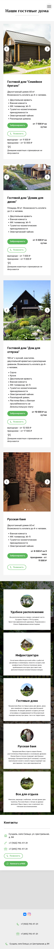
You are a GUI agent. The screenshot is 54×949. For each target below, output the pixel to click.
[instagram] (29, 914)
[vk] (24, 914)
